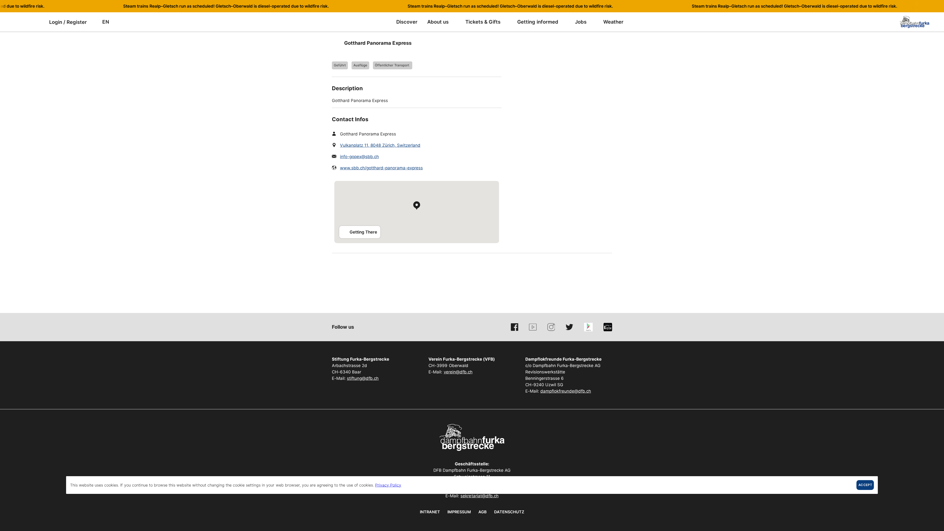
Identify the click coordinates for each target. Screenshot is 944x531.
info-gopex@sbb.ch (359, 156)
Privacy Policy (388, 485)
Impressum (459, 511)
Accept (865, 485)
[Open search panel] (26, 22)
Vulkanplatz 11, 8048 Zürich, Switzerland (380, 145)
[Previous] (336, 43)
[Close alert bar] (924, 6)
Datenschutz (509, 511)
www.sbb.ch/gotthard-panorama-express (381, 167)
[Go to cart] (38, 22)
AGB (482, 511)
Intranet (430, 511)
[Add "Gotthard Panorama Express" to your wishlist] (607, 43)
